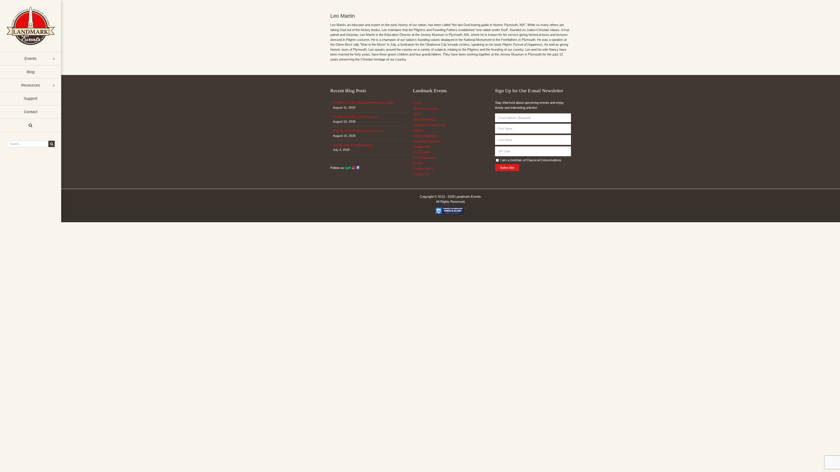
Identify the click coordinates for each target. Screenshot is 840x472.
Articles (418, 130)
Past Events (421, 152)
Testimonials (421, 147)
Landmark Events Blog (429, 125)
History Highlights (425, 136)
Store (416, 114)
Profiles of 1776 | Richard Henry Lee (359, 131)
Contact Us (421, 174)
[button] (30, 125)
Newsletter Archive (426, 141)
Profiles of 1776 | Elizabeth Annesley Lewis (363, 102)
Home (417, 103)
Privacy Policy (423, 168)
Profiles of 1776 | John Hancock (355, 117)
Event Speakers (424, 158)
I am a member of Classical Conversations (530, 160)
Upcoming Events (425, 108)
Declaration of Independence (353, 145)
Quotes (418, 163)
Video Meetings (424, 119)
